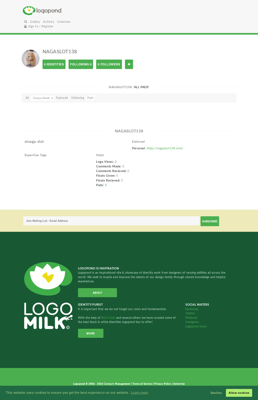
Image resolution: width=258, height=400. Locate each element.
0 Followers (109, 64)
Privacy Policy (163, 384)
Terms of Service (142, 384)
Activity (48, 21)
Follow (129, 64)
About (97, 293)
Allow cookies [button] (239, 392)
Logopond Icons (196, 326)
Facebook (191, 309)
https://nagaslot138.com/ (165, 148)
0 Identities (54, 64)
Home (58, 10)
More (90, 333)
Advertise (179, 384)
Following (77, 97)
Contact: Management (117, 384)
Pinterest (191, 317)
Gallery (35, 21)
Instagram (192, 322)
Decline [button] (216, 392)
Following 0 (81, 64)
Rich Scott (108, 317)
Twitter (190, 313)
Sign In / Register (40, 26)
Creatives (64, 21)
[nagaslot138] (31, 58)
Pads (90, 97)
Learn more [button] (139, 392)
